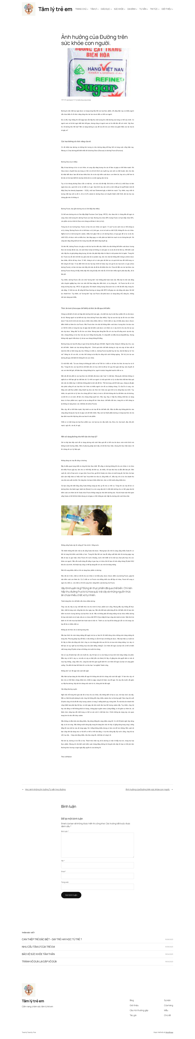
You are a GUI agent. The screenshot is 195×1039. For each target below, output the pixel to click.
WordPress (169, 1032)
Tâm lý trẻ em (55, 9)
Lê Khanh (70, 100)
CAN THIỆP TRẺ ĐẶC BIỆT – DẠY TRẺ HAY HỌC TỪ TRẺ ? (52, 939)
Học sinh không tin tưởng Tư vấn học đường (45, 789)
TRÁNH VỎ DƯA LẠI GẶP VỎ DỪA (39, 961)
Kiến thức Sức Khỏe (84, 100)
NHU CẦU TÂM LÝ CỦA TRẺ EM (38, 946)
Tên (63, 861)
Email (63, 871)
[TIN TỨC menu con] (158, 9)
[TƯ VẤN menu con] (147, 9)
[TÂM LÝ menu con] (98, 9)
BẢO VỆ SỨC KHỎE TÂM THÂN (38, 954)
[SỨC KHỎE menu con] (124, 9)
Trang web (64, 882)
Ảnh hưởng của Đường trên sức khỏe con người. (148, 789)
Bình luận (65, 831)
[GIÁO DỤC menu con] (111, 9)
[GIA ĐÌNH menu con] (136, 9)
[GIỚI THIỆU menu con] (172, 9)
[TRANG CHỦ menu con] (87, 9)
